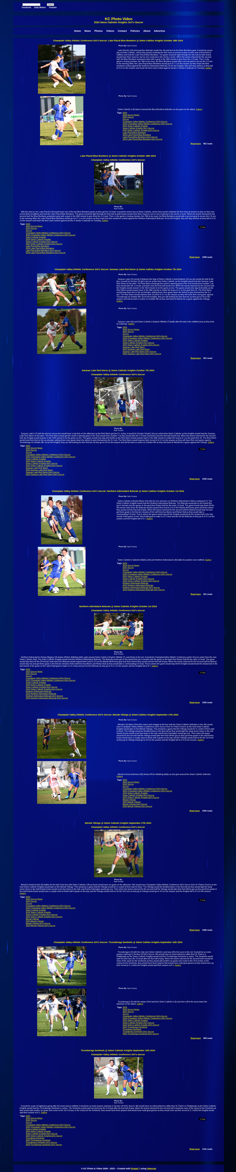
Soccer (126, 119)
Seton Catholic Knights (36, 237)
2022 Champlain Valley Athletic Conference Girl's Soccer (50, 235)
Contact (122, 31)
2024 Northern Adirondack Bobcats (138, 585)
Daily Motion (40, 7)
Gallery (208, 68)
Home (77, 31)
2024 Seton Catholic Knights (135, 126)
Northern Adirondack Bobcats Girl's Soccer (141, 588)
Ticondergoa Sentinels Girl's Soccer (138, 1032)
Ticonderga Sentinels (132, 1029)
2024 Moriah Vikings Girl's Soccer (137, 806)
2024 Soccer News (131, 115)
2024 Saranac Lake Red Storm (136, 349)
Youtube (53, 7)
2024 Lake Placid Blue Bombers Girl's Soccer (142, 139)
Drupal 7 (135, 1168)
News (87, 31)
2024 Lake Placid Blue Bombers (137, 135)
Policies (135, 31)
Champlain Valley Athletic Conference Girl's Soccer (145, 122)
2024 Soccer (128, 117)
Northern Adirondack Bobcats (135, 583)
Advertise (159, 31)
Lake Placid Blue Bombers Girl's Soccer (140, 137)
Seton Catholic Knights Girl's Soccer (138, 128)
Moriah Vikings (129, 800)
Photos (98, 31)
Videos (110, 31)
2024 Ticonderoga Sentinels (135, 1027)
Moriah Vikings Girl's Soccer (135, 804)
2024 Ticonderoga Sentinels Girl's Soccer (141, 1034)
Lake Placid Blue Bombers (134, 133)
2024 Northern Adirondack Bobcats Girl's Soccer (144, 590)
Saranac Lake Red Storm (134, 347)
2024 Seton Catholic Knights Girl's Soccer (141, 130)
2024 (125, 113)
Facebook (26, 7)
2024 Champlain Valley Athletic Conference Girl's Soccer (147, 124)
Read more (196, 144)
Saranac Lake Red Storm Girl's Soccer (139, 352)
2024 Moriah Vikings (132, 802)
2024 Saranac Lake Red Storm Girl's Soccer (142, 354)
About (146, 31)
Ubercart (151, 1168)
